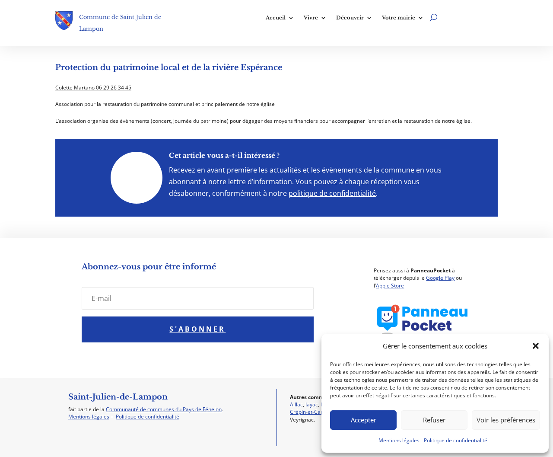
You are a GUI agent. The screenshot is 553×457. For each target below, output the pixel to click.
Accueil (276, 18)
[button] (535, 346)
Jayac (311, 404)
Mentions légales (399, 440)
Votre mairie (398, 18)
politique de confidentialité (332, 193)
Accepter (363, 419)
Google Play (440, 278)
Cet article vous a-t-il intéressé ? (224, 155)
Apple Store (390, 285)
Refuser (434, 419)
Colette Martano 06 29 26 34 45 (93, 87)
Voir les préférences (506, 419)
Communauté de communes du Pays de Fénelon (164, 409)
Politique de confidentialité (455, 440)
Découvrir (350, 18)
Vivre (311, 18)
